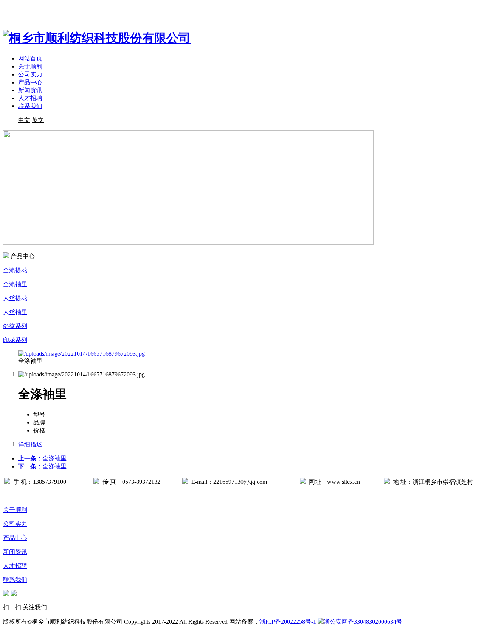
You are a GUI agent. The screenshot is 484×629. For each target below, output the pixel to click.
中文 (24, 120)
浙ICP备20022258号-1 (287, 621)
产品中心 (30, 82)
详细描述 (30, 444)
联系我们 (30, 106)
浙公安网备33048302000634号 (363, 621)
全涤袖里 (42, 458)
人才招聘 (30, 98)
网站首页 (30, 58)
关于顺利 (30, 66)
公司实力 (30, 74)
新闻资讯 (30, 90)
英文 (38, 120)
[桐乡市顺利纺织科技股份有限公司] (97, 38)
